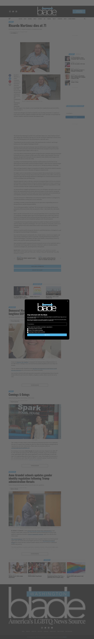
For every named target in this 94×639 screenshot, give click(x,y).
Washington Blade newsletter (35, 328)
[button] (47, 330)
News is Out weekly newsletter (36, 330)
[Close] (67, 301)
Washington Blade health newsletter (37, 332)
